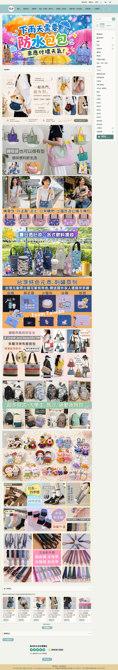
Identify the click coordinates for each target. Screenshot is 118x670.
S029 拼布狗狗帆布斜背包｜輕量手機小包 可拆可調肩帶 (24, 611)
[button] (90, 26)
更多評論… (47, 659)
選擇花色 (6, 620)
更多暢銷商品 (8, 639)
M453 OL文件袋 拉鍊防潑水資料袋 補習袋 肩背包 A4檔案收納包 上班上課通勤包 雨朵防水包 (85, 611)
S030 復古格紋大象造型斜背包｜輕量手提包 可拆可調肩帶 (9, 611)
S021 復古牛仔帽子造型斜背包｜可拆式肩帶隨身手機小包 (70, 611)
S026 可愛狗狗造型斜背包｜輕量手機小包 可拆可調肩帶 (39, 611)
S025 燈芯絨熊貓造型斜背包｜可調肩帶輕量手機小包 (54, 611)
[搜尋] (113, 19)
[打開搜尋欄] (105, 8)
